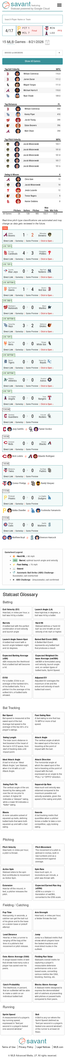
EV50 (5, 677)
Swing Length (9, 737)
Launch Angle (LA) (44, 609)
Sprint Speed (9, 1014)
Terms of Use (9, 1047)
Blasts (6, 812)
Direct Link (8, 241)
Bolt (37, 1014)
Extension (7, 885)
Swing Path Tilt (10, 784)
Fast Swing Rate (43, 715)
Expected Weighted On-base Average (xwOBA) (46, 657)
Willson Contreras (23, 74)
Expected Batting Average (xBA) (15, 657)
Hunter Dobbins (23, 201)
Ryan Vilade (21, 96)
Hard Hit (21, 556)
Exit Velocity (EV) (11, 609)
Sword (20, 568)
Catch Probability (11, 984)
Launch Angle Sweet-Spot (15, 639)
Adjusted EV (41, 677)
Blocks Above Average (46, 984)
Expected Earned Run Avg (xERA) (48, 887)
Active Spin (8, 869)
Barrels (6, 622)
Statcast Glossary (20, 594)
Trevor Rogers (23, 196)
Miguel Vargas (22, 85)
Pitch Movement (43, 847)
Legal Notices (44, 1047)
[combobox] (32, 19)
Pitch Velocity (9, 847)
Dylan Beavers (23, 125)
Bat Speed (8, 715)
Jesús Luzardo (23, 190)
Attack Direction (43, 759)
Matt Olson (22, 131)
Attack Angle (41, 737)
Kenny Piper (22, 114)
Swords (38, 812)
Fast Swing (22, 564)
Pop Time (7, 912)
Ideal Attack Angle (11, 759)
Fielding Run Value (44, 956)
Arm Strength (41, 912)
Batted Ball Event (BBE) (46, 639)
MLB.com (58, 1047)
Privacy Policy (26, 1047)
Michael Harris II (23, 90)
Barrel (22, 560)
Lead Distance (10, 934)
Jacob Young (22, 120)
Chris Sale (21, 179)
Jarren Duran (22, 79)
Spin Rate (39, 869)
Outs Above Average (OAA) (16, 956)
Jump (37, 934)
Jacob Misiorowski (24, 144)
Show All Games (32, 61)
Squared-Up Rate (43, 784)
